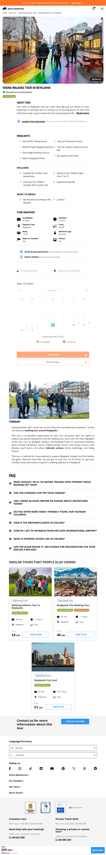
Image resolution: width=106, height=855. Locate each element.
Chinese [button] (16, 748)
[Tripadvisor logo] (30, 807)
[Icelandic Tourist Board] (60, 807)
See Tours (77, 2)
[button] (10, 851)
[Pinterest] (63, 768)
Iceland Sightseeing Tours (27, 13)
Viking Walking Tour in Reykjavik (50, 13)
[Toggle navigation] (102, 8)
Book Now (98, 850)
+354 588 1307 (64, 839)
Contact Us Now (75, 721)
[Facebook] (10, 768)
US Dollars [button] (17, 755)
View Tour (35, 634)
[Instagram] (19, 768)
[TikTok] (30, 768)
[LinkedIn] (41, 768)
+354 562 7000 (17, 837)
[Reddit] (95, 768)
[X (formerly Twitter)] (74, 768)
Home (5, 13)
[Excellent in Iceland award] (45, 807)
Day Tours (12, 13)
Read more (82, 113)
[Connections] (75, 807)
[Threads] (84, 768)
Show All (96, 79)
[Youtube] (52, 768)
